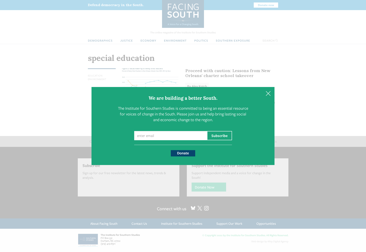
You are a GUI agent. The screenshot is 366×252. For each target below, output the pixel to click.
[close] (268, 93)
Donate (183, 153)
